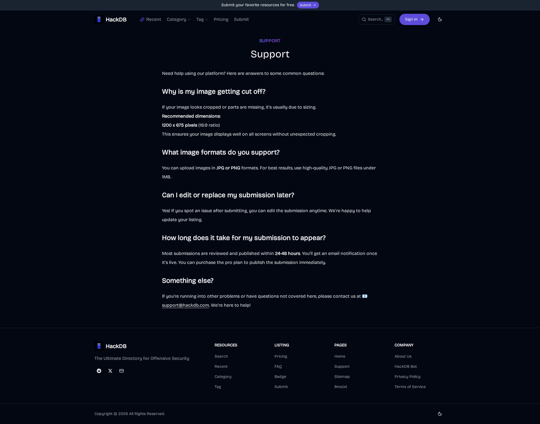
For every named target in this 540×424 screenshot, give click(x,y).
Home (339, 356)
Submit (305, 5)
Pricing (221, 19)
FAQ (278, 366)
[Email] (121, 370)
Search (221, 356)
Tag (200, 19)
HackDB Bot (406, 366)
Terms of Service (410, 386)
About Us (403, 356)
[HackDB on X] (110, 370)
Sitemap (342, 376)
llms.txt (340, 386)
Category (176, 19)
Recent (221, 366)
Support (342, 366)
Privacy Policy (407, 376)
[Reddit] (99, 370)
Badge (280, 376)
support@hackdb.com (185, 305)
